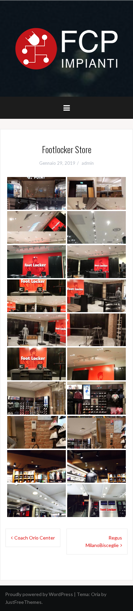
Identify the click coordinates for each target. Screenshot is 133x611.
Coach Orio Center (34, 538)
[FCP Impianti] (66, 48)
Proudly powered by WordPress (39, 594)
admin (88, 163)
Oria (95, 594)
